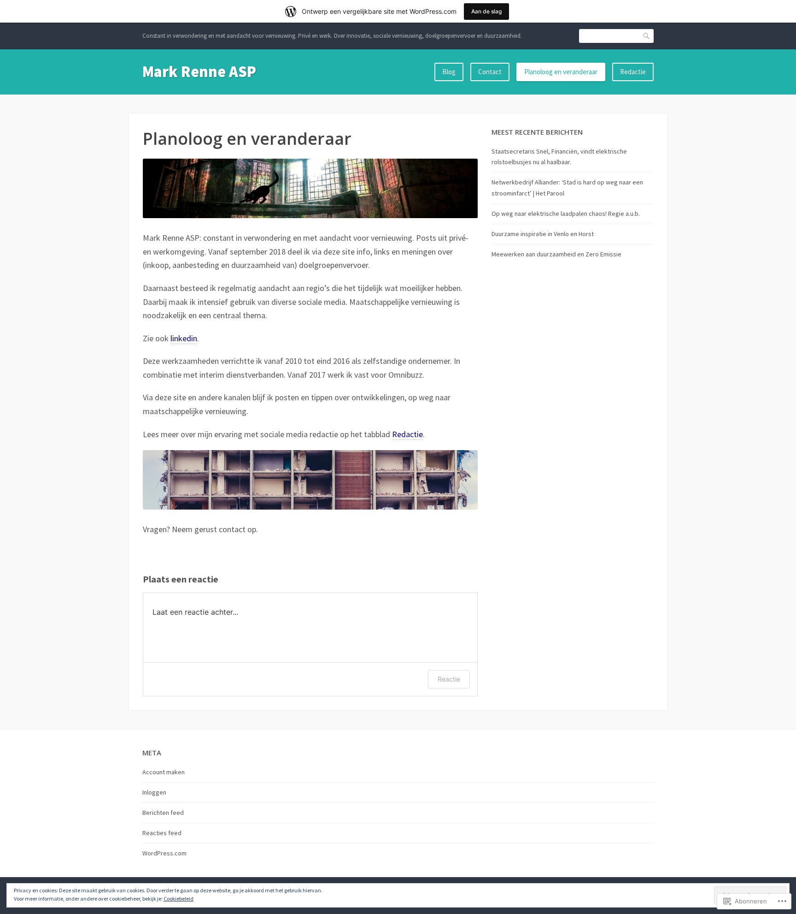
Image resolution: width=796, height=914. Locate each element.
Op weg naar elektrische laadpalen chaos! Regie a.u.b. (566, 213)
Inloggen (154, 792)
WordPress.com (164, 853)
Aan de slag (486, 11)
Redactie (633, 71)
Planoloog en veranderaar (560, 71)
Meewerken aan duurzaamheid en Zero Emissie (556, 254)
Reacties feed (161, 833)
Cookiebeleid (178, 898)
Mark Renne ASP (199, 71)
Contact (490, 71)
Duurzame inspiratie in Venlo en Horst (543, 234)
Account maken (163, 772)
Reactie (449, 679)
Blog (449, 71)
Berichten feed (163, 812)
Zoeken (647, 36)
